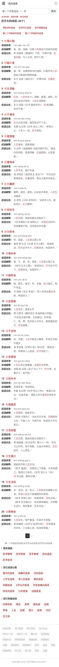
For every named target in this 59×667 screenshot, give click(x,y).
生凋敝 (9, 88)
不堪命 (9, 114)
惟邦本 (11, 253)
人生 (13, 610)
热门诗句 (31, 628)
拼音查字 (15, 645)
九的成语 (22, 591)
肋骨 (39, 610)
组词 (45, 645)
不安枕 (11, 331)
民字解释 (7, 554)
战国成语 (36, 591)
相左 (18, 604)
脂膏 (9, 63)
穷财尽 (9, 209)
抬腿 (22, 610)
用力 (31, 610)
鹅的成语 (38, 579)
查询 (53, 11)
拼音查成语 (20, 639)
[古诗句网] (3, 3)
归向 (48, 610)
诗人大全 (43, 628)
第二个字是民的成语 (12, 33)
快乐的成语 (8, 591)
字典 (5, 645)
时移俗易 (7, 604)
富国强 (9, 136)
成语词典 (14, 16)
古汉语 (6, 616)
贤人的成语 (24, 579)
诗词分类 (7, 628)
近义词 (28, 650)
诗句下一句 (22, 633)
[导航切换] (55, 3)
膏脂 (9, 41)
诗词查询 (45, 633)
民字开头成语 (25, 27)
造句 (37, 650)
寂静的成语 (24, 573)
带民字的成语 (9, 27)
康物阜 (9, 162)
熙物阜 (11, 511)
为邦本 (9, 231)
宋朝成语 (7, 585)
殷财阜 (11, 275)
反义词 (18, 650)
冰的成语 (38, 573)
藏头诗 (34, 633)
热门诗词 (19, 628)
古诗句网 (5, 16)
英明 (27, 604)
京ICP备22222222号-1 (37, 661)
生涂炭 (11, 482)
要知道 (36, 604)
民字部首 (20, 554)
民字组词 (7, 559)
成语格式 (45, 639)
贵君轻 (11, 357)
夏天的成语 (8, 573)
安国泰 (11, 301)
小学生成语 (8, 579)
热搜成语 (33, 639)
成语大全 (7, 639)
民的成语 (24, 16)
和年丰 (11, 378)
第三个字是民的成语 (34, 33)
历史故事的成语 (41, 585)
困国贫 (11, 404)
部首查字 (27, 645)
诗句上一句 (8, 633)
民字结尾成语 (41, 27)
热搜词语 (7, 650)
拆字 (37, 645)
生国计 (11, 456)
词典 (53, 645)
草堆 (5, 610)
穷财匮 (11, 430)
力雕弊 (9, 184)
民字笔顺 (33, 554)
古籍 (45, 650)
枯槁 (46, 604)
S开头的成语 (22, 585)
